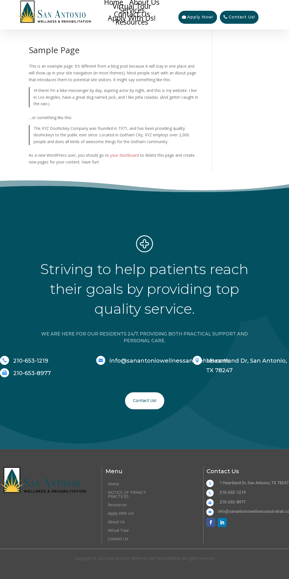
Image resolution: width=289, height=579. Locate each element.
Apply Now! (200, 17)
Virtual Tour (132, 6)
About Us (144, 2)
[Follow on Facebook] (210, 522)
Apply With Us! (132, 18)
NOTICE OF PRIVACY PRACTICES (127, 494)
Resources (131, 22)
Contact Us (132, 14)
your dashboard (124, 155)
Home (113, 2)
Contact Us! (242, 17)
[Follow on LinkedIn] (222, 522)
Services (132, 10)
